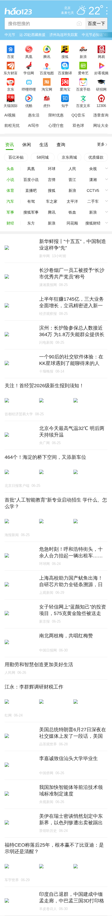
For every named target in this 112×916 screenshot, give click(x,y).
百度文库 (83, 105)
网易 (101, 57)
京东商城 (69, 157)
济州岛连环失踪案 (63, 35)
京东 (10, 89)
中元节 (10, 35)
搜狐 (65, 57)
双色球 (78, 125)
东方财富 (11, 73)
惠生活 (33, 115)
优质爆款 (96, 157)
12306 (101, 105)
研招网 (101, 89)
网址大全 (100, 125)
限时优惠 (56, 115)
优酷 (28, 105)
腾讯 (46, 57)
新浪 (83, 57)
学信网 (28, 73)
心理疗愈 (56, 125)
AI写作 (33, 125)
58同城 (43, 157)
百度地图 (47, 73)
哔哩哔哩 (29, 89)
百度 (10, 57)
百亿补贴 (16, 157)
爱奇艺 (83, 73)
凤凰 (28, 57)
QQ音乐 (78, 115)
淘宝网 (47, 89)
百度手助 (83, 89)
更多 (101, 144)
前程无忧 (12, 125)
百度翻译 (65, 73)
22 (94, 11)
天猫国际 (11, 105)
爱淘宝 (65, 89)
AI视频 (9, 115)
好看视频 (101, 73)
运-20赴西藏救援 (32, 35)
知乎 (65, 105)
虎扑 (46, 105)
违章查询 (100, 115)
